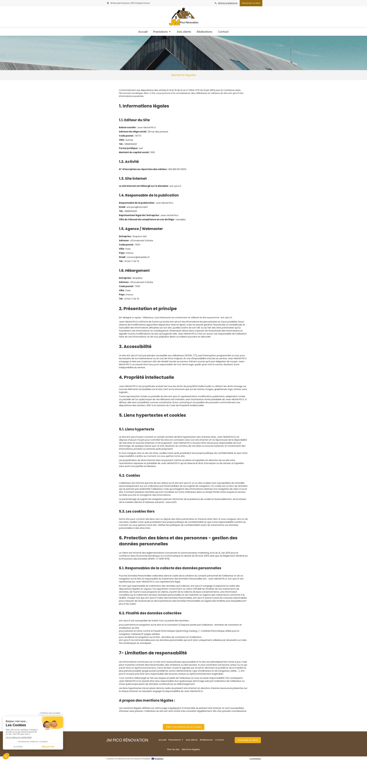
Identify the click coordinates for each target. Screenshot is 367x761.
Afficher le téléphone (228, 3)
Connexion (255, 758)
